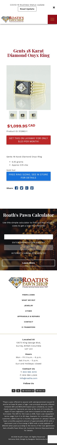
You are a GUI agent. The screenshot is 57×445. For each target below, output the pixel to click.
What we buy (28, 300)
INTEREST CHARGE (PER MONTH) (28, 253)
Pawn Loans (28, 295)
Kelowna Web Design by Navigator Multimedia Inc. (28, 439)
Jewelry (28, 305)
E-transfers (28, 327)
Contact (28, 322)
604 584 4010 (30, 372)
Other (28, 311)
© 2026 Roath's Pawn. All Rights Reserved (28, 437)
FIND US (41, 391)
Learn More (28, 263)
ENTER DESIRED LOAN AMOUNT (28, 242)
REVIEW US (29, 391)
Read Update (27, 9)
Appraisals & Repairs (28, 316)
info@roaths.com (28, 378)
